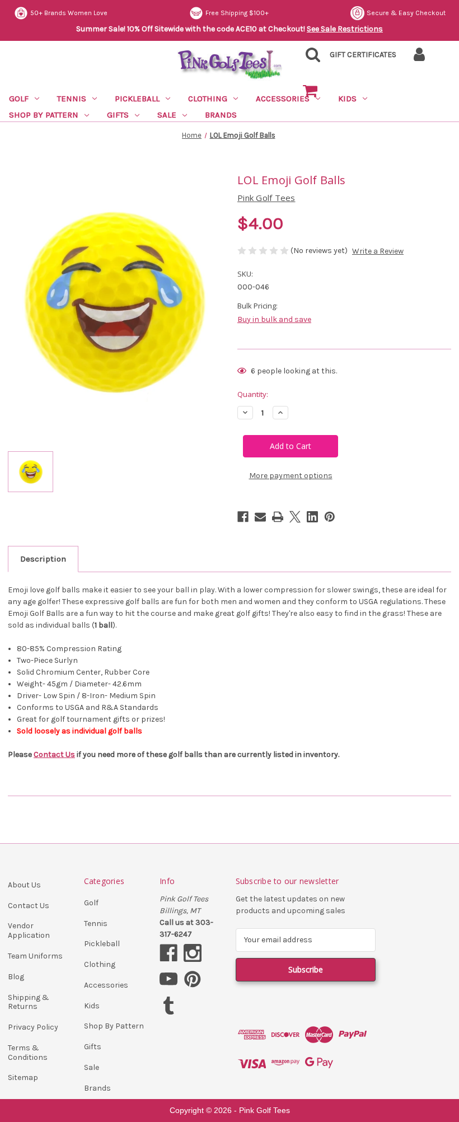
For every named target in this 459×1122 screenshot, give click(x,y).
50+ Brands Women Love (68, 13)
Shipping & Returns (28, 1002)
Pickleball (137, 99)
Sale (166, 115)
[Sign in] (418, 58)
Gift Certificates (363, 54)
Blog (16, 976)
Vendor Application (29, 930)
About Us (24, 885)
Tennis (71, 99)
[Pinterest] (329, 517)
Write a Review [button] (378, 251)
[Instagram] (193, 953)
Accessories (106, 985)
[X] (295, 517)
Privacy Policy (33, 1027)
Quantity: (252, 394)
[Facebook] (243, 517)
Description (43, 559)
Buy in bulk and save (274, 319)
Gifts (118, 115)
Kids (92, 1006)
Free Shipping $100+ (237, 13)
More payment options (290, 475)
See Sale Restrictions (345, 29)
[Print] (277, 517)
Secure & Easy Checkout (406, 13)
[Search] (310, 58)
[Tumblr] (168, 1006)
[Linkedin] (312, 517)
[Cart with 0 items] (310, 91)
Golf (19, 99)
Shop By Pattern (43, 115)
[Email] (260, 517)
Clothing (207, 99)
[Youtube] (168, 979)
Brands (221, 115)
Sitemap (23, 1077)
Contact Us (54, 754)
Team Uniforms (35, 956)
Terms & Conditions (28, 1052)
